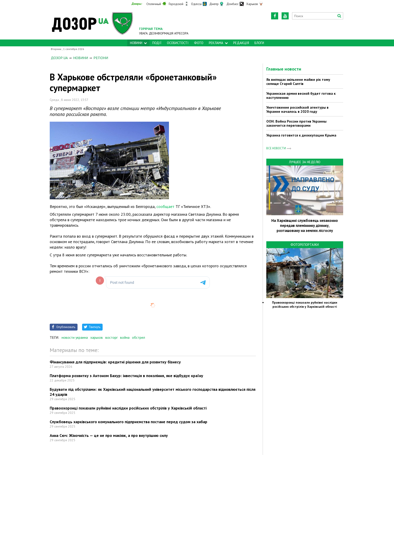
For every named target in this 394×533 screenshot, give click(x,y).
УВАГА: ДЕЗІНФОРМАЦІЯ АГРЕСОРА (163, 33)
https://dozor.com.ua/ (92, 23)
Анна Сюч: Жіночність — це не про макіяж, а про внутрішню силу (109, 435)
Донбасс (232, 4)
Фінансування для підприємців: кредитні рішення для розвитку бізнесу (115, 362)
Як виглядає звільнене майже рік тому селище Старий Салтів (298, 81)
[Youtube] (285, 15)
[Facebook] (274, 15)
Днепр (214, 4)
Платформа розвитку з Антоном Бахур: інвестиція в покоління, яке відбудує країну (126, 375)
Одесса (196, 4)
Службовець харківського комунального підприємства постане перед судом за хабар (128, 421)
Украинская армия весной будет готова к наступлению (301, 95)
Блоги (259, 43)
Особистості (178, 43)
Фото (198, 43)
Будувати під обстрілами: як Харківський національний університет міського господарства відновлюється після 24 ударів (152, 392)
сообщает (165, 206)
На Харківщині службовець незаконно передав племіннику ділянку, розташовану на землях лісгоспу (304, 225)
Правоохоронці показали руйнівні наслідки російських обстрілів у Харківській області (128, 408)
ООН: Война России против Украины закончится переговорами (296, 123)
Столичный (153, 4)
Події (156, 43)
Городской (176, 4)
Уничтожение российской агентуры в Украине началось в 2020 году (297, 109)
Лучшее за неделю (304, 162)
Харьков (252, 4)
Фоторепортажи (304, 244)
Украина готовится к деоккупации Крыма (301, 135)
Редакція (241, 43)
